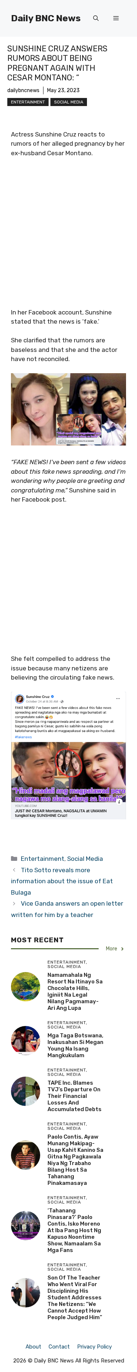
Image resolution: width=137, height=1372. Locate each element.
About (33, 1346)
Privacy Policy (94, 1346)
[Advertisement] (68, 236)
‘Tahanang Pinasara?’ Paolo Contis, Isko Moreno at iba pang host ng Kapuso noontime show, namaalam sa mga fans (74, 1230)
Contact (59, 1346)
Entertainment (28, 102)
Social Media (68, 102)
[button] (96, 18)
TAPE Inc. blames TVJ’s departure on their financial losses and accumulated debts (74, 1096)
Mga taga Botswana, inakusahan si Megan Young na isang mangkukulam (75, 1045)
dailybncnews (23, 90)
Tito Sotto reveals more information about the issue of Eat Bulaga (62, 881)
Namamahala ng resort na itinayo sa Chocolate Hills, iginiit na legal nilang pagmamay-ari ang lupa (75, 991)
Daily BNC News (46, 18)
